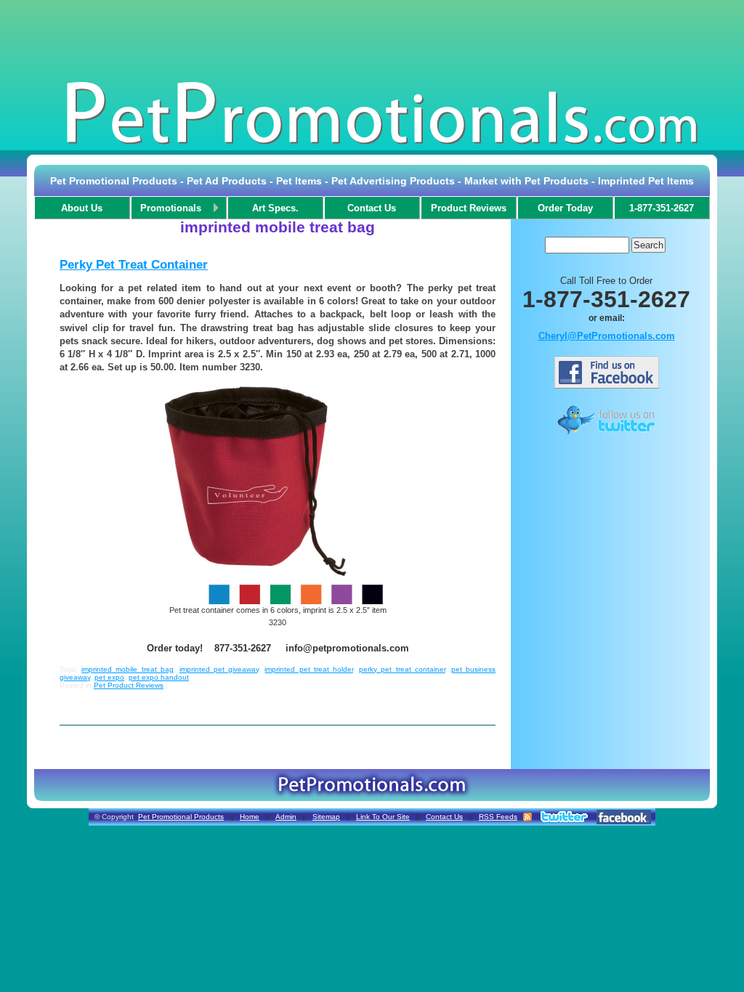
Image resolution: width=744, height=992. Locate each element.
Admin (285, 817)
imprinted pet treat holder (308, 669)
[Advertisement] (372, 39)
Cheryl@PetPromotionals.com (606, 335)
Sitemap (326, 817)
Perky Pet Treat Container (134, 265)
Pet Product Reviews (128, 685)
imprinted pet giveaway (219, 669)
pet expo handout (159, 677)
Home (249, 817)
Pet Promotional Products (181, 817)
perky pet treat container (402, 669)
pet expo (109, 677)
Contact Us (444, 817)
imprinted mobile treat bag (127, 669)
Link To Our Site (383, 817)
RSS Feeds (498, 817)
